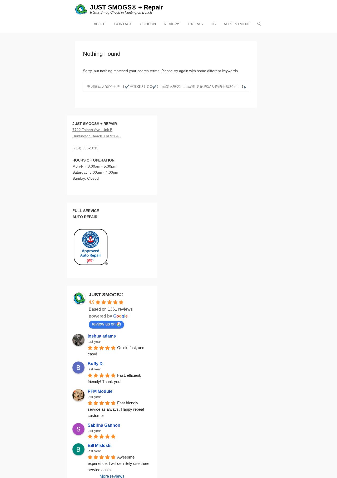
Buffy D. (96, 363)
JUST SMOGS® (106, 294)
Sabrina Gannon (104, 425)
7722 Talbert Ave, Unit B (92, 130)
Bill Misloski (99, 445)
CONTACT (123, 24)
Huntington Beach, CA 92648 (96, 136)
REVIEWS (172, 24)
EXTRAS (195, 24)
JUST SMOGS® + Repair (126, 7)
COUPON (148, 24)
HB (213, 24)
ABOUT (100, 24)
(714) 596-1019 (85, 148)
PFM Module (100, 391)
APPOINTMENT (237, 24)
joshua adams (102, 336)
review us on (104, 324)
